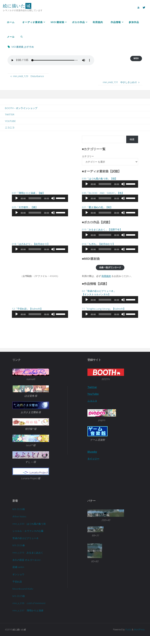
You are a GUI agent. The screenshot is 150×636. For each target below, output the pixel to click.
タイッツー (93, 458)
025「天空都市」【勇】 (25, 207)
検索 (132, 139)
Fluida (128, 629)
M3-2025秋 (18, 596)
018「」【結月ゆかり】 (31, 244)
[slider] (131, 183)
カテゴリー (88, 156)
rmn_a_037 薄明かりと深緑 (27, 610)
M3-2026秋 (18, 509)
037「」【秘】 (28, 193)
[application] (110, 184)
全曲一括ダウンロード (110, 267)
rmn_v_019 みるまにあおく (27, 552)
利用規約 (106, 276)
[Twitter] (144, 7)
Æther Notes (19, 516)
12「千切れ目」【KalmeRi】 (27, 308)
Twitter (9, 114)
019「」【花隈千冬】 (102, 229)
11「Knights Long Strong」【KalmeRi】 (103, 308)
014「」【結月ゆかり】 (98, 244)
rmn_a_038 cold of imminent (28, 603)
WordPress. (139, 629)
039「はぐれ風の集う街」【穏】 (99, 178)
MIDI (136, 58)
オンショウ (18, 574)
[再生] (87, 184)
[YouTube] (138, 7)
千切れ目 (17, 581)
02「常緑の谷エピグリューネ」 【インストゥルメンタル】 (99, 292)
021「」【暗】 (97, 207)
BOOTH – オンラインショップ (21, 108)
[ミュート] (123, 184)
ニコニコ (9, 127)
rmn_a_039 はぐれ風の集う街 (29, 523)
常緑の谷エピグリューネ (25, 538)
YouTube (10, 121)
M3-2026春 (18, 545)
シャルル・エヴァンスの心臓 (27, 530)
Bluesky (92, 451)
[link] (21, 36)
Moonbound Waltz (22, 588)
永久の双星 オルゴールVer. (26, 560)
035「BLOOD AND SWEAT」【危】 (103, 193)
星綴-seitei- (18, 567)
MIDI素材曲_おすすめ (23, 46)
